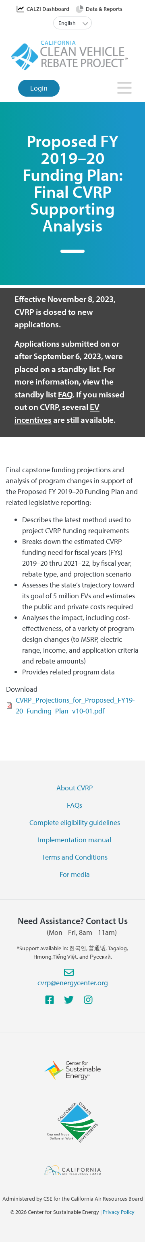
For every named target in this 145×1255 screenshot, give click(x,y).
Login (39, 88)
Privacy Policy (119, 1212)
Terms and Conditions (75, 857)
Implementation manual (74, 839)
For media (75, 874)
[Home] (69, 54)
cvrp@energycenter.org (72, 982)
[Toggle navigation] (125, 90)
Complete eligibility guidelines (74, 822)
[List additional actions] (85, 23)
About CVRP (74, 787)
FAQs (74, 805)
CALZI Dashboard (48, 8)
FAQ (65, 394)
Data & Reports (104, 8)
